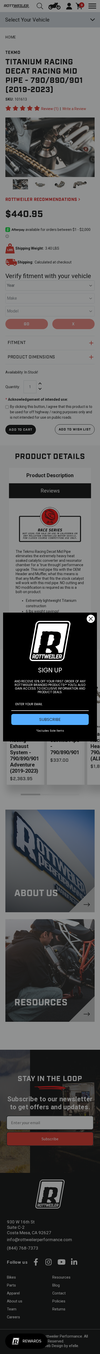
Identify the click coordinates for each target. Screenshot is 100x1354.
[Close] (91, 619)
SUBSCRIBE (50, 719)
